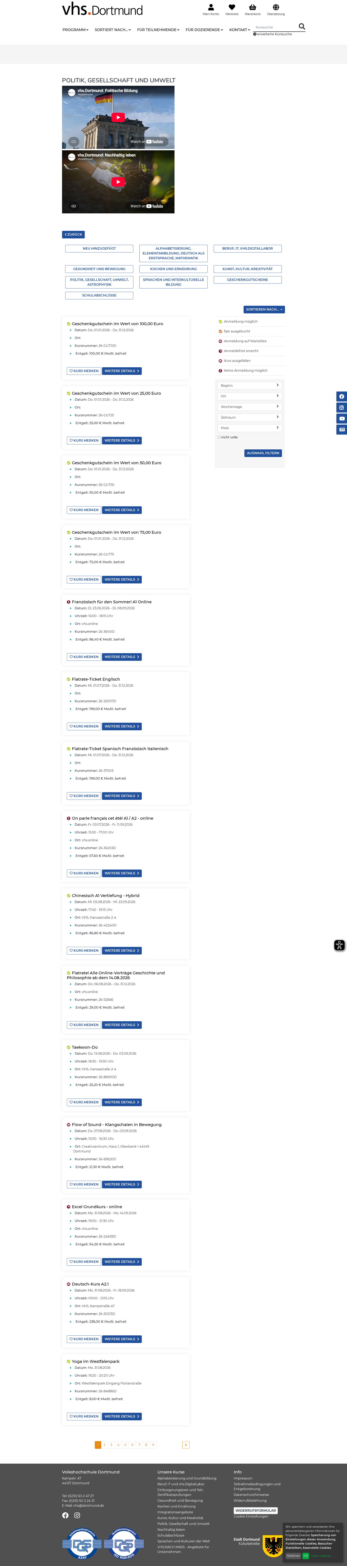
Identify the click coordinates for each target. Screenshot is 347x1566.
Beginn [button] (227, 385)
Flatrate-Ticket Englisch (96, 679)
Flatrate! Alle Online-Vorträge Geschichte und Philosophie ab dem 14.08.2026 (116, 975)
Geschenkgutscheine (247, 280)
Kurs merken (86, 371)
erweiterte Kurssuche (274, 34)
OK (306, 1556)
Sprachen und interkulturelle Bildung (173, 282)
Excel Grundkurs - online (97, 1206)
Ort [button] (223, 396)
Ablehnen (293, 1556)
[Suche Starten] (302, 26)
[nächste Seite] (186, 1445)
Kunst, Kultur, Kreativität (247, 269)
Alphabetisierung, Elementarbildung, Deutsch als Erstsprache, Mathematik (173, 253)
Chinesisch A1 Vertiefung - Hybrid (106, 895)
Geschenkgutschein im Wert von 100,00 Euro (117, 323)
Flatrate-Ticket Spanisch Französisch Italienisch (120, 748)
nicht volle (229, 437)
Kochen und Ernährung (173, 269)
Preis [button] (225, 428)
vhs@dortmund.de (88, 1505)
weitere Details (120, 371)
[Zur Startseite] (102, 8)
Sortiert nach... (111, 30)
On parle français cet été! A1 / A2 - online (112, 818)
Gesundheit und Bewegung (99, 269)
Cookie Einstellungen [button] (251, 1516)
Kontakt (238, 30)
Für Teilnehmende (157, 30)
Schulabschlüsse (99, 295)
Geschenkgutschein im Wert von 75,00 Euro (116, 532)
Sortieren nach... (263, 309)
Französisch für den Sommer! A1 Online (112, 601)
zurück (74, 234)
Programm (74, 30)
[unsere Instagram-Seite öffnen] (77, 1515)
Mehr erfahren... (322, 1556)
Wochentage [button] (231, 407)
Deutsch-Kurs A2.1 (90, 1284)
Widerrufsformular (256, 1511)
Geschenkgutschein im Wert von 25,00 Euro (116, 393)
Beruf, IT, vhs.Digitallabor (247, 248)
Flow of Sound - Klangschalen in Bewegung (117, 1124)
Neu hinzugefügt (99, 248)
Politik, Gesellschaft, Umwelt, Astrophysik (99, 282)
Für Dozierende (203, 30)
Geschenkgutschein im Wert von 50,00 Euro (116, 462)
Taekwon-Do (85, 1047)
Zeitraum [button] (228, 417)
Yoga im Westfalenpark (95, 1361)
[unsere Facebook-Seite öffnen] (65, 1515)
